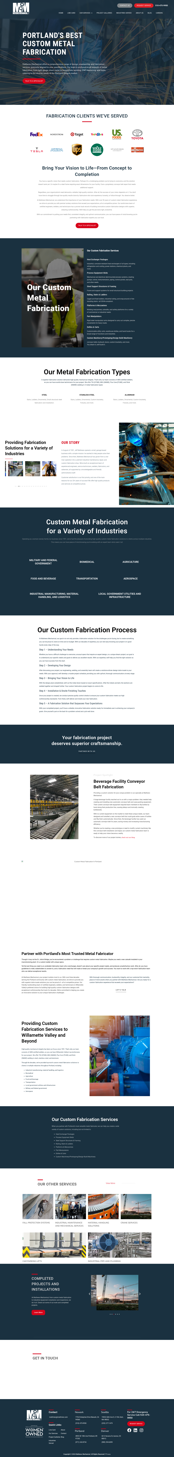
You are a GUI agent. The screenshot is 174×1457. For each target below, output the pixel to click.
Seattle (105, 1412)
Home (61, 13)
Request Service (144, 5)
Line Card (71, 13)
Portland (79, 1431)
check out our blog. (128, 837)
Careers (159, 13)
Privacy (108, 1454)
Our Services (85, 13)
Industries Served (124, 13)
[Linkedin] (135, 1430)
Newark (79, 1412)
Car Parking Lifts (32, 1261)
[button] (7, 473)
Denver (105, 1431)
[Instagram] (141, 1430)
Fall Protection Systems (36, 1222)
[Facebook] (129, 1430)
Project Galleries (104, 13)
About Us (139, 13)
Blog (150, 13)
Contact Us (125, 5)
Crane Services (129, 1222)
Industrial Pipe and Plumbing (104, 1261)
